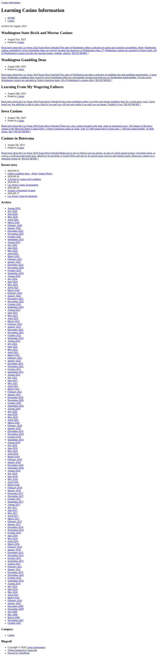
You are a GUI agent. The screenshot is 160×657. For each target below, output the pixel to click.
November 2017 (16, 496)
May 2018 (13, 479)
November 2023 (16, 301)
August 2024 (14, 276)
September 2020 (16, 406)
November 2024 (16, 267)
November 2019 (16, 434)
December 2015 (15, 552)
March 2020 (14, 422)
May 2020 (13, 417)
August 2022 (14, 341)
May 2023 (13, 315)
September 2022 (16, 338)
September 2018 (16, 468)
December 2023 (15, 298)
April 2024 (13, 287)
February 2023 (15, 324)
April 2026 (13, 219)
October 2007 (14, 623)
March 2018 (14, 485)
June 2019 (13, 448)
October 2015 (14, 558)
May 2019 (13, 451)
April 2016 (13, 541)
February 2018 (15, 487)
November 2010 (16, 575)
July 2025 (12, 245)
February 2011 (15, 566)
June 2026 (13, 214)
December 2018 (15, 465)
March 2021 (14, 389)
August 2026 (14, 208)
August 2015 (14, 563)
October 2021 (14, 369)
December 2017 (15, 493)
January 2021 (14, 394)
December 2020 (15, 397)
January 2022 (14, 360)
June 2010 (13, 589)
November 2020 (16, 400)
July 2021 (12, 377)
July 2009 (12, 611)
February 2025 (15, 259)
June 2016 (13, 535)
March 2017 (14, 518)
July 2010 (12, 586)
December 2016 (15, 527)
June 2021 (13, 380)
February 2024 (15, 293)
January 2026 (14, 228)
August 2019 (14, 442)
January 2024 (14, 295)
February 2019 (15, 459)
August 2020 (14, 408)
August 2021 (14, 374)
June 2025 (13, 248)
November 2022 (16, 332)
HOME (11, 18)
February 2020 (15, 425)
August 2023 (14, 310)
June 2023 (13, 312)
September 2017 (16, 501)
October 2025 (14, 236)
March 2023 (14, 321)
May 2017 (13, 513)
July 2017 (12, 507)
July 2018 (12, 473)
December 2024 (15, 264)
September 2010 (16, 580)
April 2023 (13, 318)
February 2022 (15, 358)
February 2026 (15, 225)
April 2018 (13, 482)
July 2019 (12, 445)
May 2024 (13, 284)
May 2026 (13, 216)
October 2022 (14, 335)
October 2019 (14, 437)
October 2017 (14, 499)
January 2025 (14, 262)
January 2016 (14, 549)
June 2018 (13, 476)
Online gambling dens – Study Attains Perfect (30, 173)
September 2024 (16, 273)
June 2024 (13, 281)
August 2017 (14, 504)
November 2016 (16, 530)
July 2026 (12, 211)
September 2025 (16, 239)
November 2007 (16, 620)
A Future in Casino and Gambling (24, 179)
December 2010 (15, 572)
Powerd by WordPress (19, 653)
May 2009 (13, 614)
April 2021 (13, 386)
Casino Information (10, 2)
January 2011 (14, 569)
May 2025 (13, 250)
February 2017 (15, 521)
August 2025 (14, 242)
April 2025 (13, 253)
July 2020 (12, 411)
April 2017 (13, 516)
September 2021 (16, 372)
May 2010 (13, 592)
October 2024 (14, 270)
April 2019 (13, 453)
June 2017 (13, 510)
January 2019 (14, 462)
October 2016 (14, 532)
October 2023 (14, 304)
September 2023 (16, 307)
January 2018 (14, 490)
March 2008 (14, 617)
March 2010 (14, 597)
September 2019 (16, 439)
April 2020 (13, 420)
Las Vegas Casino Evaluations (22, 196)
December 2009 (15, 606)
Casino (11, 20)
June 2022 (13, 346)
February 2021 (15, 391)
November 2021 (16, 366)
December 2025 (15, 231)
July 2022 (12, 343)
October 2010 (14, 578)
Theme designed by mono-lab (22, 650)
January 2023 (14, 327)
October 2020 (14, 403)
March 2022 (14, 355)
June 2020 (13, 414)
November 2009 (16, 609)
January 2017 (14, 524)
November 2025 (16, 233)
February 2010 (15, 600)
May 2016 (13, 538)
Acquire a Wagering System (21, 190)
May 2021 (13, 383)
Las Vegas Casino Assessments (23, 185)
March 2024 (14, 290)
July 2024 (12, 279)
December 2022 (15, 329)
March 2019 (14, 456)
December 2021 (15, 363)
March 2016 (14, 544)
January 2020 (14, 428)
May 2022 (13, 349)
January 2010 (14, 603)
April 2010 (13, 595)
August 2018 (14, 470)
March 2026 (14, 222)
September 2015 (16, 561)
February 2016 (15, 547)
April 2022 (13, 352)
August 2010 (14, 583)
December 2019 (15, 431)
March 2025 (14, 256)
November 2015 (16, 555)
